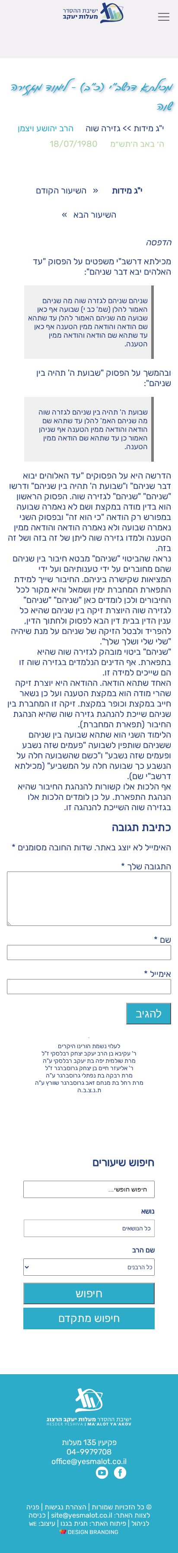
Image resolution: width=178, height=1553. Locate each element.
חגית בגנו (73, 1523)
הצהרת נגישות (65, 1507)
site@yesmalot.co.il (81, 1515)
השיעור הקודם (61, 190)
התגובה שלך (146, 866)
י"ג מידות (149, 128)
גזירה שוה (103, 128)
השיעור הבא (94, 214)
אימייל (157, 974)
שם (162, 940)
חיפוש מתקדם (89, 1318)
